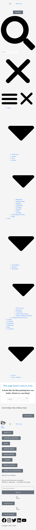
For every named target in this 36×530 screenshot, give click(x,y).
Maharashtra (19, 199)
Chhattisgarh (19, 205)
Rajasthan (18, 203)
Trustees (14, 156)
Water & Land (20, 308)
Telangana (18, 207)
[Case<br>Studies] (3, 422)
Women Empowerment (22, 314)
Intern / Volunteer (16, 377)
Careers (14, 375)
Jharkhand (18, 209)
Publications (10, 325)
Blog (8, 327)
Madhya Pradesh (20, 201)
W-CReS (9, 319)
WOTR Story (15, 154)
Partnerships (10, 323)
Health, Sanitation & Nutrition (24, 315)
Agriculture (19, 310)
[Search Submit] (27, 398)
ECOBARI (10, 321)
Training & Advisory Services (19, 317)
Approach (14, 267)
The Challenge (15, 265)
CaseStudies (3, 426)
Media (13, 216)
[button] (18, 33)
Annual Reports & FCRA (18, 214)
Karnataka (18, 213)
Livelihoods (19, 312)
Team (13, 158)
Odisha (18, 211)
